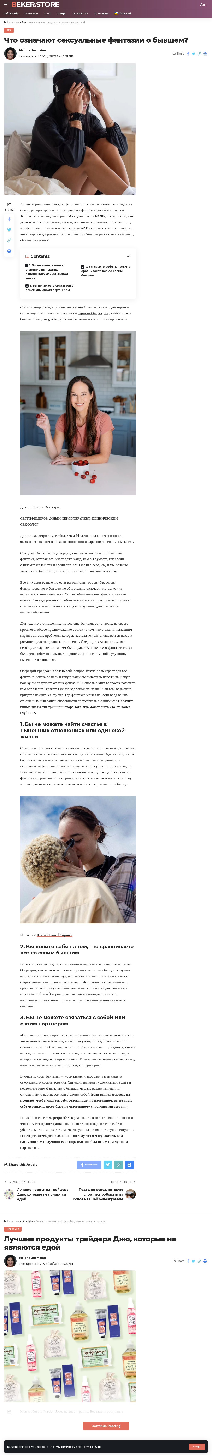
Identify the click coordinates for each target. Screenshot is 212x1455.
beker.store (35, 4)
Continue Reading (106, 1426)
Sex (9, 30)
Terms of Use (91, 1447)
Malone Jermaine (32, 50)
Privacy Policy (65, 1447)
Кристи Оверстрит (93, 313)
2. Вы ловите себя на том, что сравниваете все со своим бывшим (105, 271)
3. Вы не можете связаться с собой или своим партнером (49, 288)
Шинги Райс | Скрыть (54, 935)
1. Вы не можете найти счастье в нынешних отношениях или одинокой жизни (46, 271)
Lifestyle (13, 1229)
